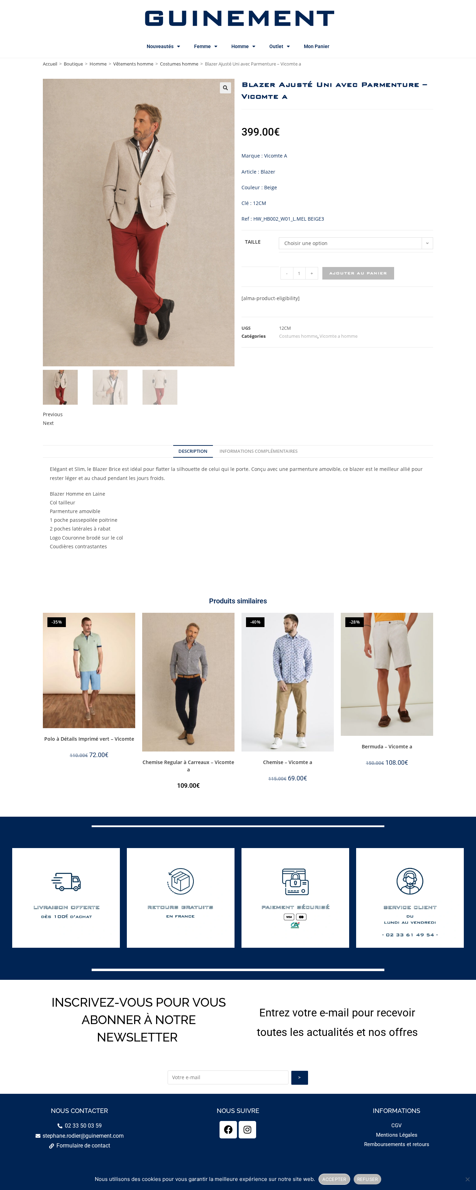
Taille (253, 241)
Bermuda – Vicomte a (387, 746)
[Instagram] (247, 1129)
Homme (240, 46)
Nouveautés (160, 46)
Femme (202, 46)
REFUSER (367, 1179)
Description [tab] (192, 451)
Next (48, 423)
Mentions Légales (396, 1135)
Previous (53, 414)
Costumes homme (179, 64)
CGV (396, 1125)
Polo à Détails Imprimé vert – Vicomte (89, 738)
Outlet (276, 46)
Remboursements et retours (396, 1144)
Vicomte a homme (339, 336)
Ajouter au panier (358, 273)
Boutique (73, 64)
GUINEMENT (238, 17)
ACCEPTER (334, 1179)
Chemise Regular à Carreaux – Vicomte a (188, 766)
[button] (225, 87)
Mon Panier (316, 46)
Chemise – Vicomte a (287, 762)
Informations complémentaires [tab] (259, 451)
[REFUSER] (467, 1179)
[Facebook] (228, 1129)
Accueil (50, 64)
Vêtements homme (133, 64)
